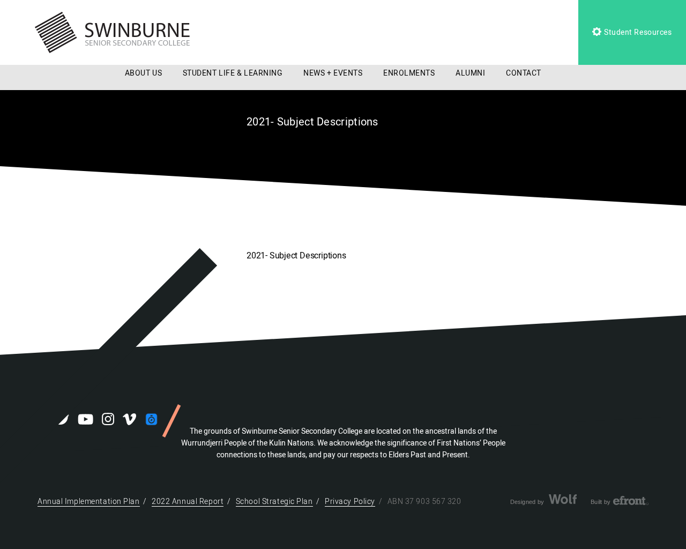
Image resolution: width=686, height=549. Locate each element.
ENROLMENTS (409, 73)
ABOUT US (143, 73)
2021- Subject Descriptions (296, 255)
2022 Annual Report (187, 501)
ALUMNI (470, 73)
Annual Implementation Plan (89, 501)
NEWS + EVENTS (332, 73)
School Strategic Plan (274, 501)
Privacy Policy (350, 501)
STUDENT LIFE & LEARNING (233, 73)
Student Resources (637, 32)
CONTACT (523, 73)
